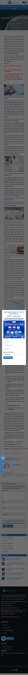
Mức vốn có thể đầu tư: (8, 352)
